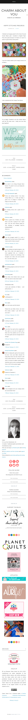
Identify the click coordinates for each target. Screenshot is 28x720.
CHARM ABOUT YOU (14, 12)
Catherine (7, 247)
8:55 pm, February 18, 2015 (11, 214)
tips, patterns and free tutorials (11, 451)
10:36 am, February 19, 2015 (12, 299)
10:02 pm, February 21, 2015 (12, 366)
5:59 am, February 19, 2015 (11, 243)
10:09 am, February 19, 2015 (12, 291)
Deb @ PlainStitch (9, 350)
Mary (6, 326)
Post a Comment (8, 178)
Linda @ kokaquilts (9, 193)
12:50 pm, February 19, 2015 (12, 315)
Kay (6, 294)
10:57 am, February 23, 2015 (12, 375)
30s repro (17, 28)
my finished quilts (15, 447)
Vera (6, 386)
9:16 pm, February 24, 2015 (11, 383)
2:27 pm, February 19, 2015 (11, 323)
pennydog (7, 274)
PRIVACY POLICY (14, 700)
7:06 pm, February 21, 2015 (11, 347)
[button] (14, 1)
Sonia (6, 378)
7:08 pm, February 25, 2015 (11, 393)
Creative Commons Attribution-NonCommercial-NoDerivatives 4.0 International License (14, 695)
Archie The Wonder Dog (11, 342)
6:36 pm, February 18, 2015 (11, 190)
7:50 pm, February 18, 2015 (11, 204)
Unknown (7, 217)
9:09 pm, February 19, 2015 (11, 339)
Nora (6, 303)
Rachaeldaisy (8, 181)
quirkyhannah (8, 264)
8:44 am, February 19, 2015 (11, 281)
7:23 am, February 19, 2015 (11, 261)
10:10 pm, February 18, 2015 (12, 231)
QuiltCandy (8, 318)
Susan (6, 235)
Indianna (7, 207)
